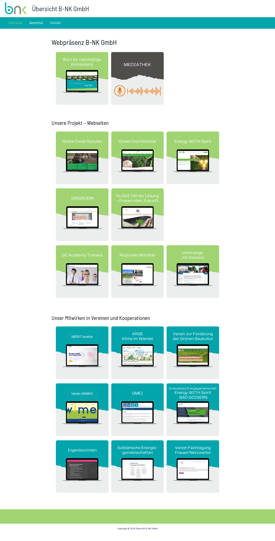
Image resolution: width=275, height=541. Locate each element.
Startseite (15, 23)
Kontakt (55, 23)
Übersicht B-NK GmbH (60, 8)
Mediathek (36, 23)
